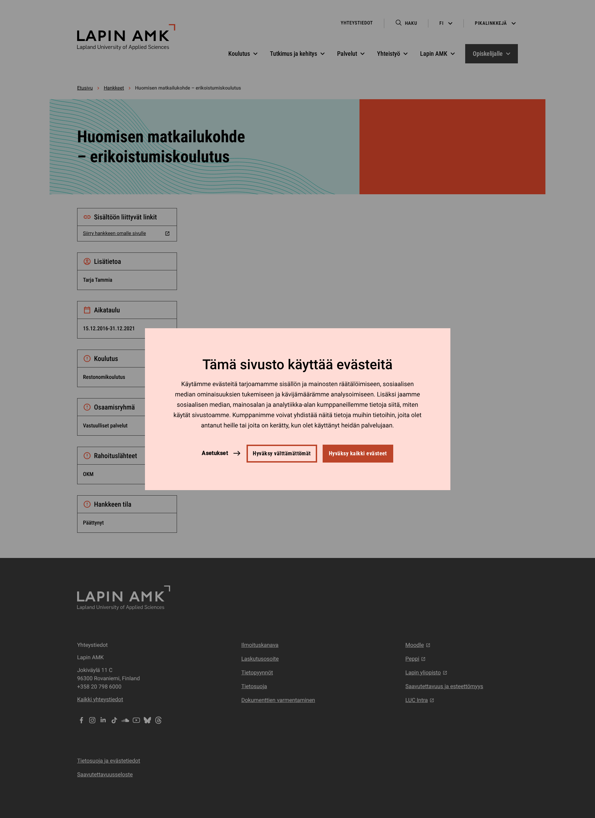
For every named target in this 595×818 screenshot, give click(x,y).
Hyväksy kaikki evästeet (358, 453)
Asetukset (215, 453)
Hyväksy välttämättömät (282, 453)
